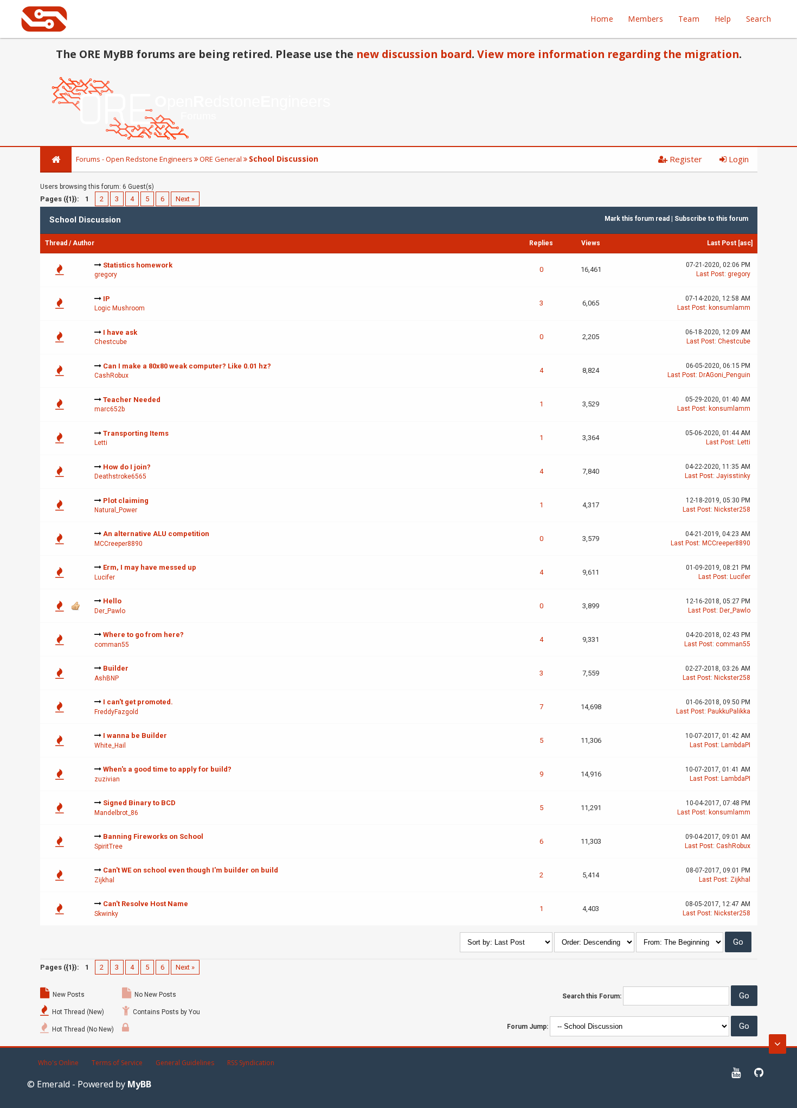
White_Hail (110, 745)
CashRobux (111, 375)
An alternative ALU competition (156, 534)
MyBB (139, 1084)
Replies (541, 243)
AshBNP (106, 678)
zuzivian (107, 779)
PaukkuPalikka (729, 711)
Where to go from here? (143, 635)
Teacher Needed (131, 400)
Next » (185, 199)
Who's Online (58, 1062)
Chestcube (110, 342)
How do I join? (127, 467)
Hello (112, 601)
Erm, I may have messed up (149, 567)
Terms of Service (117, 1062)
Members (645, 19)
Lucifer (104, 577)
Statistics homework (137, 265)
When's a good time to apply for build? (167, 769)
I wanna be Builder (135, 735)
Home (601, 19)
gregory (105, 274)
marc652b (109, 409)
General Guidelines (185, 1062)
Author (83, 243)
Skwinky (106, 914)
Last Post (721, 243)
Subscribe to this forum (711, 218)
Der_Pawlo (109, 611)
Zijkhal (104, 880)
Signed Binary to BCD (139, 803)
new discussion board (414, 54)
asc (745, 243)
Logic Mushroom (119, 308)
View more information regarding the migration (608, 54)
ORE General (221, 159)
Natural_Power (115, 510)
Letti (100, 443)
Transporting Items (136, 433)
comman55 (111, 644)
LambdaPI (735, 745)
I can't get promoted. (138, 702)
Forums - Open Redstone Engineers (134, 159)
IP (106, 299)
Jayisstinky (733, 476)
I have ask (120, 332)
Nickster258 (732, 509)
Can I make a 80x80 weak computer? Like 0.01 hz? (187, 366)
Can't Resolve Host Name (145, 904)
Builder (115, 668)
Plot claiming (126, 500)
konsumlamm (729, 307)
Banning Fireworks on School (153, 836)
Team (689, 19)
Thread (56, 243)
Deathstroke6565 (120, 476)
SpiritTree (108, 846)
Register (684, 159)
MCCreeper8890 (118, 543)
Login (738, 159)
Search (758, 19)
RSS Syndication (250, 1062)
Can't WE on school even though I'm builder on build (190, 870)
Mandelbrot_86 (116, 813)
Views (590, 243)
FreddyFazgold (116, 712)
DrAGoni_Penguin (724, 375)
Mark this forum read (637, 218)
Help (723, 19)
